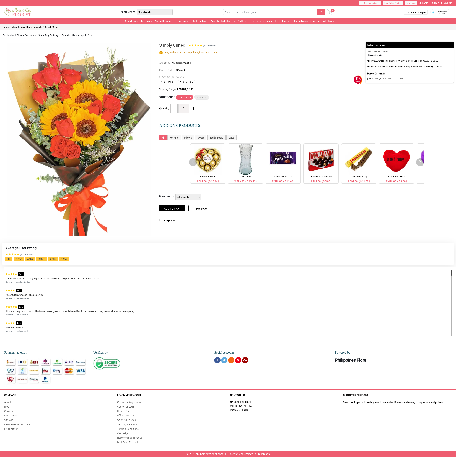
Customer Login (126, 406)
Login (425, 3)
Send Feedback (243, 401)
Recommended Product (130, 437)
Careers (8, 411)
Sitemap (8, 420)
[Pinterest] (238, 360)
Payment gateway (15, 352)
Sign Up (438, 3)
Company (10, 395)
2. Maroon (202, 97)
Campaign (123, 433)
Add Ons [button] (242, 21)
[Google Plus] (245, 360)
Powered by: (343, 352)
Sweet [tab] (200, 137)
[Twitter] (224, 360)
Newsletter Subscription (17, 424)
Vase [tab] (231, 137)
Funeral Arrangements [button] (305, 21)
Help (449, 3)
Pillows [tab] (188, 137)
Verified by (100, 352)
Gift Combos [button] (199, 21)
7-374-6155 (242, 409)
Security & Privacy (127, 424)
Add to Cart (172, 208)
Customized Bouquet (416, 12)
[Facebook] (217, 360)
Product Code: (172, 70)
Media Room (11, 415)
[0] (329, 12)
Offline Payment (126, 415)
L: (372, 78)
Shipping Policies (126, 420)
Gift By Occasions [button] (261, 21)
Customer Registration (129, 402)
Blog (6, 406)
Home (6, 26)
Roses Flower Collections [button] (137, 21)
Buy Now (201, 208)
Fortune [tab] (174, 137)
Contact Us (237, 395)
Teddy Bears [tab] (216, 137)
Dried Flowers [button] (282, 21)
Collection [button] (327, 21)
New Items (411, 3)
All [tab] (163, 137)
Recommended (370, 3)
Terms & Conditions (128, 428)
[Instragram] (231, 360)
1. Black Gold (184, 97)
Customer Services (355, 395)
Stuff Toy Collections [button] (221, 21)
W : (385, 78)
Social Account (224, 352)
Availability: (175, 62)
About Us (9, 402)
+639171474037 (245, 405)
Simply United (52, 26)
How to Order (124, 411)
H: (397, 78)
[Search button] (321, 12)
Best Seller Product (393, 3)
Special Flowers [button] (163, 21)
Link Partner (11, 428)
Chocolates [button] (182, 21)
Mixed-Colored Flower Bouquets (27, 26)
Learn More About (129, 395)
